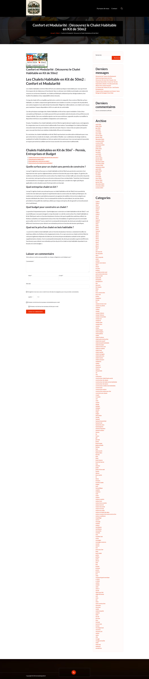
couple (97, 395)
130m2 (97, 212)
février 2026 (99, 135)
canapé (97, 311)
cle (96, 372)
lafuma (97, 473)
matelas (98, 523)
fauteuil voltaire (100, 430)
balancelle (98, 277)
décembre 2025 (100, 139)
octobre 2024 (99, 165)
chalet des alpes (100, 344)
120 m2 (98, 207)
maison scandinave (101, 516)
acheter (98, 261)
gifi (96, 438)
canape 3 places (100, 315)
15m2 (97, 216)
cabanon (98, 307)
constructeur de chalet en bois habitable (106, 382)
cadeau (97, 309)
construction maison (101, 389)
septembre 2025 (100, 145)
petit (97, 551)
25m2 (97, 229)
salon (97, 586)
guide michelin (99, 445)
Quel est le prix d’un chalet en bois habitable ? (41, 163)
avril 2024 (98, 176)
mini (97, 534)
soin (97, 596)
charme (98, 369)
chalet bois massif (100, 341)
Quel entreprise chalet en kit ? (36, 159)
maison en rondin (100, 510)
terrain (97, 616)
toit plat (98, 622)
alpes (97, 264)
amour (97, 266)
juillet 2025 (99, 148)
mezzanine (98, 531)
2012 (97, 223)
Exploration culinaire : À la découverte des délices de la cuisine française (107, 84)
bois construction (100, 292)
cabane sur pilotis (100, 305)
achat (97, 259)
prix (97, 573)
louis (97, 486)
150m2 (97, 214)
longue (97, 484)
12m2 (97, 210)
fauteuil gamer (99, 426)
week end (98, 644)
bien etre (98, 285)
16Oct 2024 (32, 62)
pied (97, 562)
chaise (97, 328)
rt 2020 (98, 581)
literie (97, 478)
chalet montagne (100, 354)
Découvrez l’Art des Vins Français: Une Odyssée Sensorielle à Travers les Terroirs (107, 81)
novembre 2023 (100, 186)
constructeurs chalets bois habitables (105, 385)
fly (96, 434)
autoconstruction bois (101, 274)
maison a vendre (100, 499)
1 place (97, 201)
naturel (97, 546)
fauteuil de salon (100, 424)
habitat (97, 447)
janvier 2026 (99, 137)
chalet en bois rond (101, 346)
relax (97, 575)
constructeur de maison (102, 384)
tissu (97, 620)
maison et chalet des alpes (102, 512)
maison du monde (100, 506)
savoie (97, 590)
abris (97, 255)
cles (97, 374)
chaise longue (99, 330)
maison (97, 497)
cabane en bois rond (101, 303)
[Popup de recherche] (121, 8)
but (96, 302)
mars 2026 (98, 133)
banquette (98, 279)
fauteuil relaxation (100, 428)
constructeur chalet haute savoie (104, 378)
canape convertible (101, 317)
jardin (97, 467)
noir (97, 547)
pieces (97, 560)
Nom (30, 275)
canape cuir (99, 318)
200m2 (97, 222)
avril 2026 (98, 132)
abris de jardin (99, 257)
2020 (97, 225)
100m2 (97, 203)
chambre (98, 365)
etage (97, 411)
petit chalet (99, 553)
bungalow (98, 298)
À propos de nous (103, 8)
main (97, 493)
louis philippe (99, 488)
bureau (97, 300)
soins (97, 598)
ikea (97, 464)
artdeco (98, 270)
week (97, 642)
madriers (98, 492)
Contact (114, 8)
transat (97, 626)
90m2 (97, 248)
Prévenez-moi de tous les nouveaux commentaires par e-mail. (44, 302)
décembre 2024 (100, 161)
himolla (97, 454)
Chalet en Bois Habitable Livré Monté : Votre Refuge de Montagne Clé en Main (108, 92)
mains (97, 495)
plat (97, 564)
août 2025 (98, 146)
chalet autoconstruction (102, 339)
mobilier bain (99, 536)
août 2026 (98, 124)
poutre (97, 570)
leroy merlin (99, 475)
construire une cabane (101, 393)
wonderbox (99, 648)
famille (97, 417)
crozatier (98, 397)
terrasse (98, 618)
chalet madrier (99, 352)
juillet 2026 (99, 126)
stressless (98, 605)
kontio (97, 471)
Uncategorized (100, 627)
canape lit (98, 320)
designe (98, 406)
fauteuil (98, 419)
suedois (98, 613)
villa (97, 637)
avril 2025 (98, 154)
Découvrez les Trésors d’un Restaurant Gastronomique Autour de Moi (106, 77)
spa (96, 599)
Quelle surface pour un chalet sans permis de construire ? (43, 157)
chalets (97, 363)
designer (98, 408)
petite (97, 555)
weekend (98, 646)
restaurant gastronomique (102, 577)
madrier (98, 490)
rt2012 (97, 583)
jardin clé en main (100, 469)
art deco (98, 268)
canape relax (99, 322)
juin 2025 (98, 150)
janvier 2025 (99, 159)
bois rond (98, 294)
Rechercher (99, 55)
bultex (97, 296)
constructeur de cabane (102, 380)
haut (97, 449)
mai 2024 (98, 174)
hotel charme (99, 460)
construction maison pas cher (103, 391)
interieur (98, 465)
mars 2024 (98, 178)
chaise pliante (99, 333)
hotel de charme (100, 462)
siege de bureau (100, 594)
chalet (28, 65)
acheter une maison (101, 263)
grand (97, 441)
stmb (97, 601)
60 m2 (97, 240)
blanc (97, 289)
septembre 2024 (100, 167)
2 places (98, 220)
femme (97, 432)
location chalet (99, 482)
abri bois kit (99, 251)
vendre (97, 633)
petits (97, 559)
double (97, 410)
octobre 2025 (99, 143)
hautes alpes (99, 452)
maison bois (99, 501)
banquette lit (99, 281)
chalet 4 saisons (100, 337)
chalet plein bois (100, 356)
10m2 (97, 205)
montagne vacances (101, 542)
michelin (98, 532)
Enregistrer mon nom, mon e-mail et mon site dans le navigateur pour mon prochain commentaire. (53, 292)
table (97, 614)
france (97, 436)
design (97, 404)
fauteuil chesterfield (101, 421)
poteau (97, 566)
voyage (97, 639)
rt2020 (97, 585)
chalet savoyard (100, 359)
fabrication (99, 415)
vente (97, 635)
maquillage (98, 518)
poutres (98, 572)
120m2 (97, 209)
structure (98, 607)
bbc (97, 283)
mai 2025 (98, 152)
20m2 (97, 227)
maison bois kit (38, 65)
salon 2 (97, 588)
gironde (98, 439)
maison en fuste (100, 508)
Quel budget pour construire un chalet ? (39, 161)
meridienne (99, 527)
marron (97, 519)
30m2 (97, 233)
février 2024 (99, 180)
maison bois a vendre (101, 503)
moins (97, 538)
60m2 (97, 242)
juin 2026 (98, 128)
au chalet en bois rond (101, 272)
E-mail (61, 275)
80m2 (97, 246)
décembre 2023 (100, 184)
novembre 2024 (100, 163)
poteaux (98, 568)
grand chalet (99, 443)
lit (96, 477)
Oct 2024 (29, 58)
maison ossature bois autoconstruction (106, 514)
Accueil (53, 33)
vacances (98, 629)
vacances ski (99, 631)
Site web (28, 283)
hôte (97, 456)
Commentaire (30, 261)
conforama (98, 376)
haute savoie (99, 451)
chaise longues (99, 331)
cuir (97, 398)
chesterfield (99, 370)
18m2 (97, 218)
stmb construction (100, 603)
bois (97, 290)
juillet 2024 (99, 171)
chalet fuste (99, 350)
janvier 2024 (99, 182)
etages (97, 413)
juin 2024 (98, 173)
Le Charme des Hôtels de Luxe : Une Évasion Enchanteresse (107, 88)
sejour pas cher (100, 592)
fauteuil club (99, 423)
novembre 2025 (100, 141)
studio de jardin (100, 611)
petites (97, 557)
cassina (97, 326)
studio (97, 609)
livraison (98, 480)
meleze (97, 525)
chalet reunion (99, 357)
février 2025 (99, 158)
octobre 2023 (99, 187)
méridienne (99, 529)
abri (97, 249)
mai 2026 (98, 130)
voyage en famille (100, 640)
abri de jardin (99, 253)
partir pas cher (99, 549)
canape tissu (99, 324)
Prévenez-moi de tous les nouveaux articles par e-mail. (44, 306)
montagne (98, 540)
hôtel (97, 458)
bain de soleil (99, 276)
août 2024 (98, 169)
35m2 (97, 235)
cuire (97, 400)
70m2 (97, 244)
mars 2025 (98, 156)
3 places (98, 231)
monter (97, 544)
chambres (98, 367)
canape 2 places (100, 313)
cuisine (97, 402)
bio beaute (98, 287)
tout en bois (99, 624)
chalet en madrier (100, 348)
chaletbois (98, 361)
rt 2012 (98, 579)
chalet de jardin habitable (102, 343)
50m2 (57, 33)
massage (98, 521)
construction (99, 387)
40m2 (97, 236)
